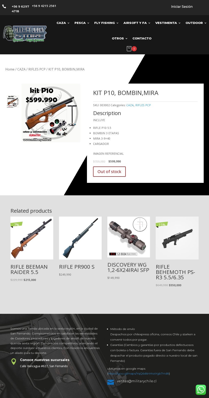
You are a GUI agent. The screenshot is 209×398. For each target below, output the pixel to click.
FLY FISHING (104, 23)
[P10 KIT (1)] (50, 113)
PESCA (80, 23)
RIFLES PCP (37, 69)
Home (9, 69)
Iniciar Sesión (182, 7)
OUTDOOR (194, 23)
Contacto (141, 38)
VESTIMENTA (166, 23)
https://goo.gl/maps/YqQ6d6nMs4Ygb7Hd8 (138, 373)
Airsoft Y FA (135, 23)
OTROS (118, 38)
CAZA (61, 23)
